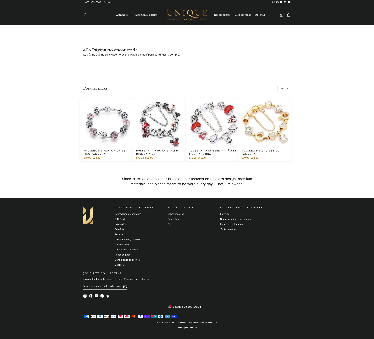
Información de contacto (128, 214)
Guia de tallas (243, 14)
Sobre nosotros (176, 214)
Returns (119, 234)
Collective (120, 264)
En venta (225, 214)
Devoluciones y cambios (128, 239)
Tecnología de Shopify (187, 328)
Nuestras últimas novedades (235, 219)
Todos (284, 88)
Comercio (122, 14)
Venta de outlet (228, 229)
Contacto (109, 2)
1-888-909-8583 (92, 2)
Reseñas (260, 14)
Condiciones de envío (126, 249)
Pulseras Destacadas (231, 224)
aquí (144, 54)
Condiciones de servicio (128, 259)
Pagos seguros (122, 254)
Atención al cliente (146, 14)
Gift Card (120, 219)
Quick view (108, 144)
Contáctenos (174, 219)
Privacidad (121, 224)
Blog (170, 224)
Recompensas (222, 14)
